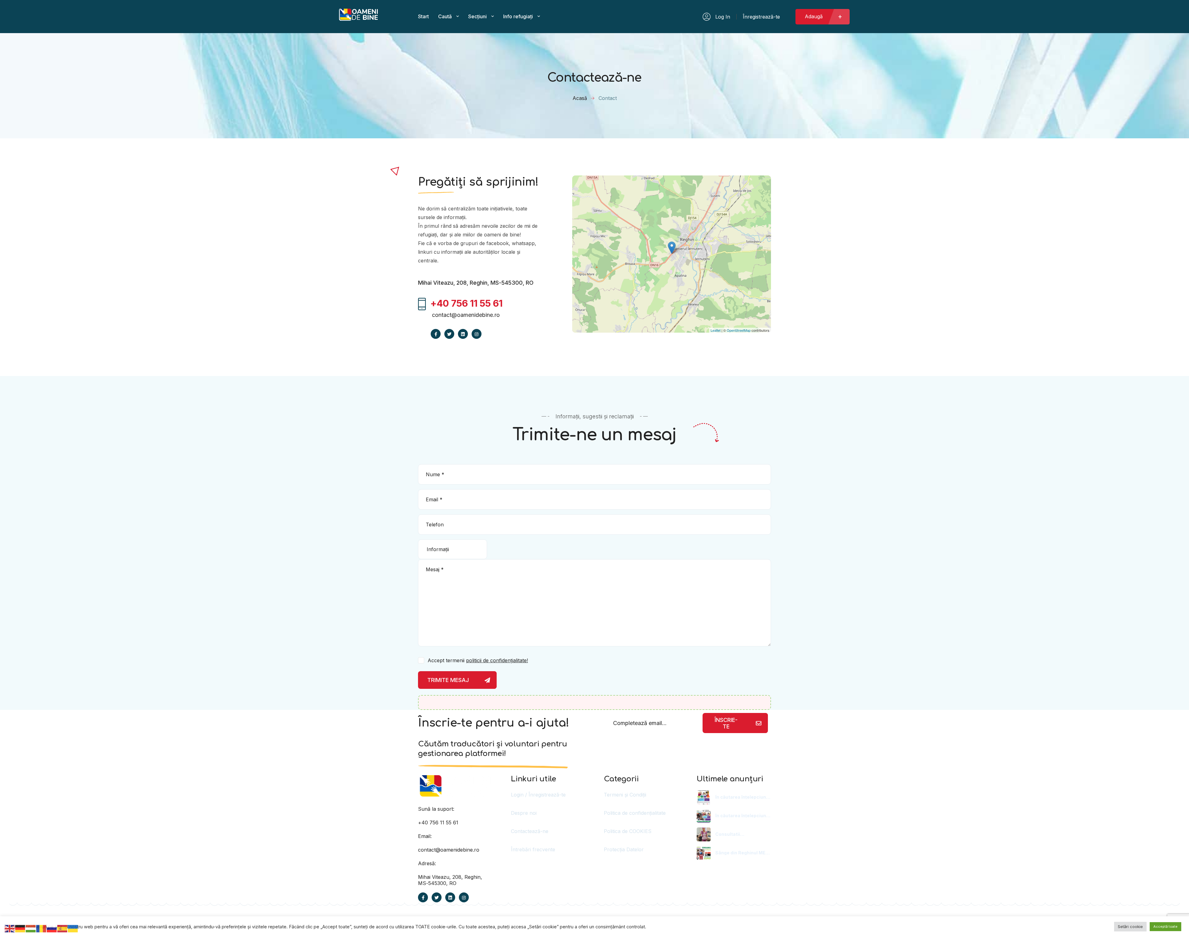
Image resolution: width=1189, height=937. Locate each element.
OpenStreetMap (739, 330)
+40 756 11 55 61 (438, 822)
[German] (20, 928)
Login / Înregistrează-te (538, 795)
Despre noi (524, 813)
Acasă (580, 98)
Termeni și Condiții (625, 795)
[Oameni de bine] (358, 18)
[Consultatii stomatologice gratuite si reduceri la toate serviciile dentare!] (704, 834)
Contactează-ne (529, 831)
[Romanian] (41, 928)
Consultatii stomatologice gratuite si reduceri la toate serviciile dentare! (741, 834)
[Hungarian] (31, 928)
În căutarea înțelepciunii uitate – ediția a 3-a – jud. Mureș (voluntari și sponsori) (742, 816)
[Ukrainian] (73, 928)
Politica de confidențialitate (635, 813)
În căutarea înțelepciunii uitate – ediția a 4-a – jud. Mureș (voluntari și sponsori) (742, 797)
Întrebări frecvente (533, 849)
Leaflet (716, 330)
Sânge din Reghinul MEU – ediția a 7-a (742, 853)
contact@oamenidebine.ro (466, 315)
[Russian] (52, 928)
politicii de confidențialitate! (497, 660)
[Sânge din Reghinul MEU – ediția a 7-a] (704, 853)
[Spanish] (62, 928)
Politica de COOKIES (627, 831)
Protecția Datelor (624, 849)
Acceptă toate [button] (1165, 926)
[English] (10, 928)
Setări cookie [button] (1130, 926)
